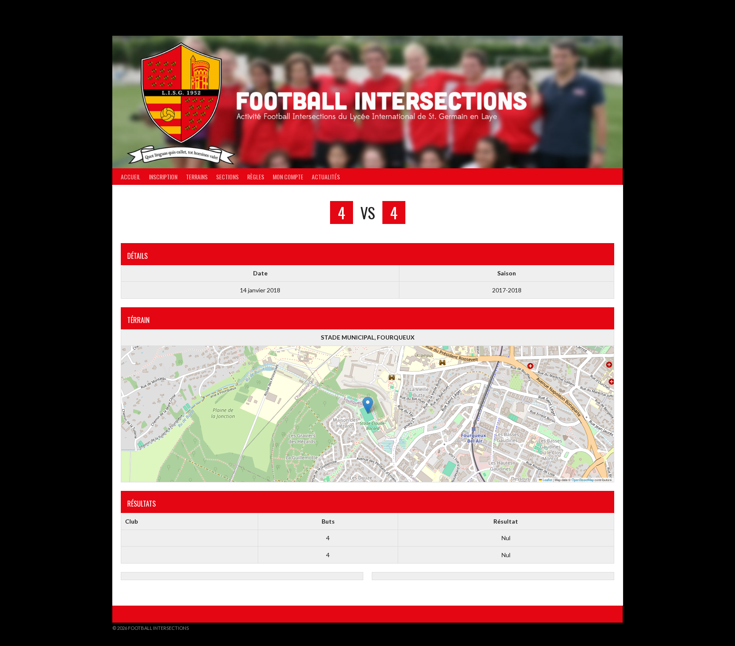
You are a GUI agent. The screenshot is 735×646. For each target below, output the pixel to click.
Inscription (163, 176)
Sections (227, 176)
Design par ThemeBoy (596, 628)
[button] (367, 405)
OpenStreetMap (583, 479)
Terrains (197, 176)
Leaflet (547, 479)
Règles (255, 176)
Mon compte (288, 176)
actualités (326, 176)
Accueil (130, 176)
